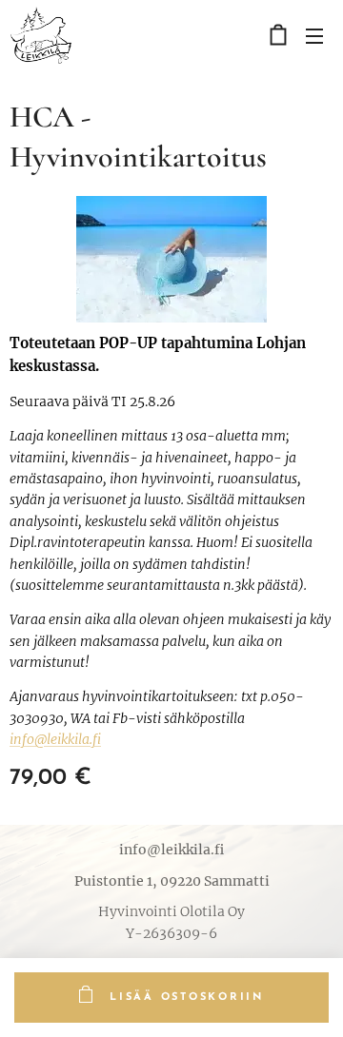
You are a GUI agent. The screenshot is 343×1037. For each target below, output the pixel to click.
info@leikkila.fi (55, 739)
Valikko (314, 35)
